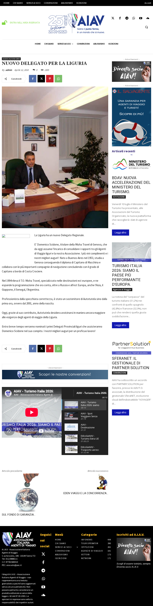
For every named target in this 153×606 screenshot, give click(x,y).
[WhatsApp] (58, 78)
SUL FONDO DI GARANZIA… (18, 514)
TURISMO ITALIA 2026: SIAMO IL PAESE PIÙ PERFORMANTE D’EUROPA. (127, 275)
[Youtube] (140, 18)
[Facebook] (119, 18)
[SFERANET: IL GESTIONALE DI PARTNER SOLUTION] (131, 345)
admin (8, 70)
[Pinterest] (50, 78)
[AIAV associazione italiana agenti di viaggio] (76, 23)
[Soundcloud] (147, 18)
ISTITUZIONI (119, 197)
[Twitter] (112, 18)
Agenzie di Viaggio (122, 289)
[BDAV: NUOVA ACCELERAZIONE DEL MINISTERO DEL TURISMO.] (131, 164)
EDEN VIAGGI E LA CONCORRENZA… (85, 493)
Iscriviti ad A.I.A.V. (130, 534)
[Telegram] (126, 18)
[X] (41, 78)
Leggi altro (120, 232)
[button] (146, 27)
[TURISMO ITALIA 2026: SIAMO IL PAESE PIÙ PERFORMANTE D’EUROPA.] (131, 252)
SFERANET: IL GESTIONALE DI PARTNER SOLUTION (130, 363)
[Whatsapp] (133, 18)
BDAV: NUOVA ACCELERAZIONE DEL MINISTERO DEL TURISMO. (131, 185)
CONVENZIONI (119, 373)
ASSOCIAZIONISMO (11, 59)
